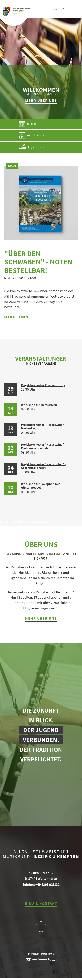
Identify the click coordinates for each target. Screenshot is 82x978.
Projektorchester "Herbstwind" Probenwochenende (42, 446)
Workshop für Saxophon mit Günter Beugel (40, 486)
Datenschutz (47, 954)
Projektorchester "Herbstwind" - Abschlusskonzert (43, 466)
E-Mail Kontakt (41, 903)
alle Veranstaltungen (23, 522)
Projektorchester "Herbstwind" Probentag (42, 426)
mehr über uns (41, 100)
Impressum (33, 954)
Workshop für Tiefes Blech (39, 405)
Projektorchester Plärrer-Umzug (43, 385)
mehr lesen (16, 317)
